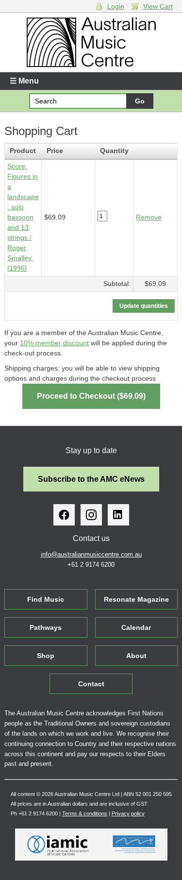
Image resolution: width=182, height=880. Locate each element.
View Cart (158, 6)
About (136, 656)
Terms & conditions (84, 813)
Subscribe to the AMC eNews (91, 479)
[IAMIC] (58, 844)
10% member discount (54, 343)
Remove (149, 217)
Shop (45, 656)
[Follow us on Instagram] (91, 514)
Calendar (136, 627)
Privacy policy (128, 813)
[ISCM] (134, 844)
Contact (91, 684)
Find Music (45, 599)
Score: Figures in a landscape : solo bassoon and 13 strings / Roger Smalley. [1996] (23, 217)
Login (115, 6)
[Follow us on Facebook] (64, 514)
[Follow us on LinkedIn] (118, 514)
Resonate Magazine (136, 599)
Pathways (46, 627)
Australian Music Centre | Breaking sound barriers (90, 42)
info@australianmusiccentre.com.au (91, 554)
